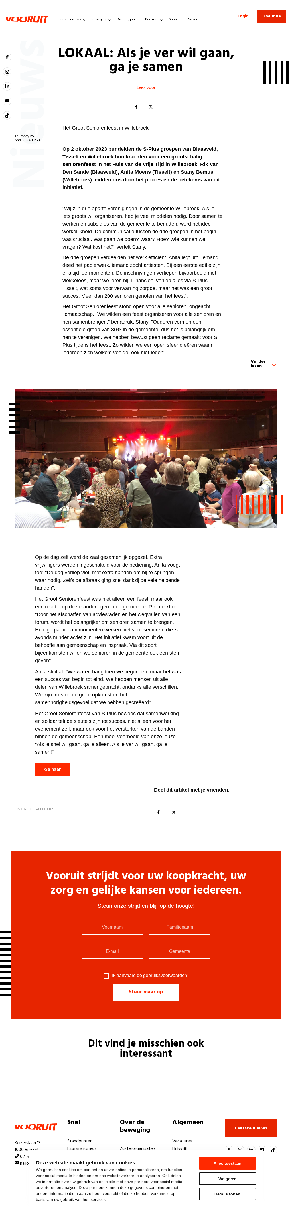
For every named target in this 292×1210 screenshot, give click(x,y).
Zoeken (192, 19)
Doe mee (152, 19)
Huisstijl (179, 1149)
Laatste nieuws (69, 19)
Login (243, 16)
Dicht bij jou (126, 19)
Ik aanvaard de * (150, 975)
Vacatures (182, 1141)
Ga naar (52, 769)
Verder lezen (258, 364)
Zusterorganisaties (138, 1148)
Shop (173, 19)
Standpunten (79, 1141)
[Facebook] (136, 107)
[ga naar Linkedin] (7, 86)
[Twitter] (151, 107)
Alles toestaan (228, 1163)
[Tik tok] (7, 115)
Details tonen (227, 1194)
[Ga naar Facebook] (7, 57)
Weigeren (227, 1178)
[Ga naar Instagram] (7, 71)
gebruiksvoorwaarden (165, 975)
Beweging (99, 19)
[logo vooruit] (27, 19)
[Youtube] (7, 101)
